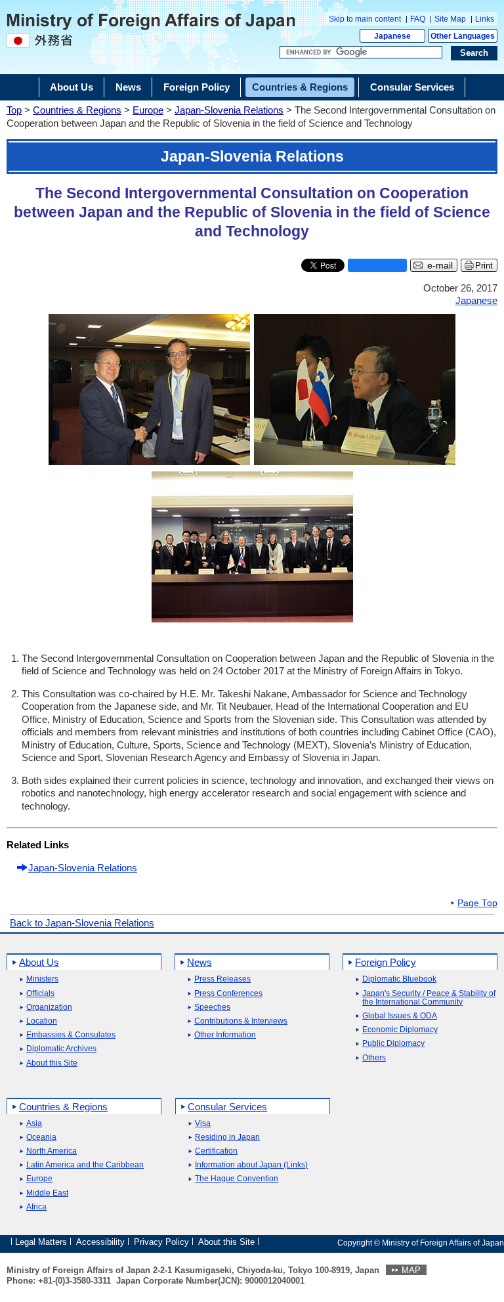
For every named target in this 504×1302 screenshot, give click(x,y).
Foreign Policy (385, 962)
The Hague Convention (236, 1179)
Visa (203, 1123)
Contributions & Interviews (240, 1021)
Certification (216, 1151)
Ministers (42, 979)
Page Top (477, 903)
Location (41, 1021)
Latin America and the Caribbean (85, 1165)
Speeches (212, 1007)
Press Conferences (228, 993)
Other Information (225, 1035)
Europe (148, 110)
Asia (34, 1123)
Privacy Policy (161, 1242)
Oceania (41, 1137)
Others (374, 1058)
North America (51, 1151)
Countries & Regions (77, 110)
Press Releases (222, 979)
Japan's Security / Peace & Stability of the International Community (428, 998)
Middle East (47, 1193)
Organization (49, 1007)
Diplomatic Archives (61, 1049)
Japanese (392, 36)
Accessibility (100, 1242)
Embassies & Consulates (71, 1035)
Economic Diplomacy (400, 1030)
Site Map (450, 19)
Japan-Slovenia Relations (229, 110)
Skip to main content (365, 19)
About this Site (51, 1063)
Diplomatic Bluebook (399, 979)
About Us (39, 962)
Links (484, 19)
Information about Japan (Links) (251, 1165)
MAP (411, 1270)
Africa (36, 1207)
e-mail (440, 266)
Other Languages (462, 36)
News (199, 962)
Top (14, 110)
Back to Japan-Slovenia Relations (82, 922)
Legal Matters (41, 1242)
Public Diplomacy (393, 1043)
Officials (40, 993)
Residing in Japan (227, 1137)
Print (484, 266)
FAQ (417, 19)
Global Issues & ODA (399, 1016)
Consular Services (227, 1106)
